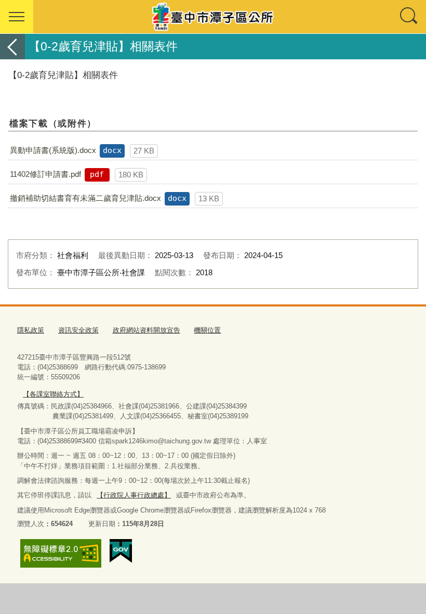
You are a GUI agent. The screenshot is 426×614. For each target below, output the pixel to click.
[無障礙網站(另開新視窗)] (60, 553)
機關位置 (207, 330)
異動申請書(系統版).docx (53, 150)
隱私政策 (30, 330)
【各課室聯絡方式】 (53, 394)
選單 (16, 16)
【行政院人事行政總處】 (134, 495)
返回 (12, 46)
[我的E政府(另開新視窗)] (121, 551)
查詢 (409, 16)
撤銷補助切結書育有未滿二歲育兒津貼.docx (85, 198)
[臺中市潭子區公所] (213, 16)
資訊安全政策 (78, 330)
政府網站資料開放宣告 (146, 330)
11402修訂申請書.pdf (45, 174)
